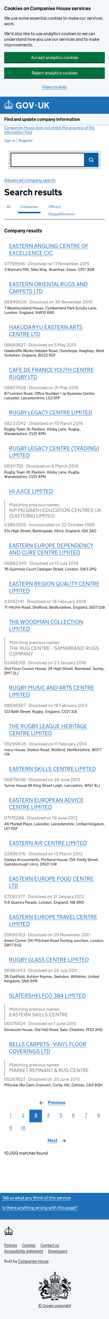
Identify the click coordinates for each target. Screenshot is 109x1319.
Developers (57, 1251)
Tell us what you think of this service (36, 1197)
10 (23, 1127)
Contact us (50, 1245)
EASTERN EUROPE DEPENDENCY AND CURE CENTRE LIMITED (51, 549)
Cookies (28, 1245)
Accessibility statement (23, 1251)
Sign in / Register (18, 140)
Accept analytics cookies (54, 57)
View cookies (54, 87)
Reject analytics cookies (54, 73)
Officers (54, 207)
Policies (10, 1245)
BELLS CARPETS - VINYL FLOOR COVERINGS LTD (47, 1048)
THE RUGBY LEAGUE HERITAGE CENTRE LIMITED (48, 729)
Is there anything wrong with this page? (39, 1207)
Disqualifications (61, 214)
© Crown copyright (54, 1305)
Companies (29, 207)
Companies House (33, 1261)
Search (91, 160)
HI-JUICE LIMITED (31, 491)
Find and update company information (42, 119)
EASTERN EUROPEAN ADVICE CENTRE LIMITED (46, 803)
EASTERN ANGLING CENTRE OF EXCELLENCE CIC (48, 249)
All (8, 207)
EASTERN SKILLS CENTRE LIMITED (52, 768)
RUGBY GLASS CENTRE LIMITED (49, 959)
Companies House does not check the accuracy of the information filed (49, 130)
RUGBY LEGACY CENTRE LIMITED (50, 412)
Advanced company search (30, 180)
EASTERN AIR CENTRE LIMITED (48, 843)
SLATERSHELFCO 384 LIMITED (47, 995)
